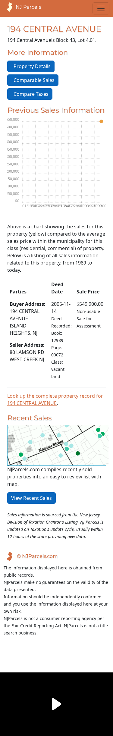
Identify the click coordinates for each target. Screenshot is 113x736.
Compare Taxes (30, 94)
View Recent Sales (31, 498)
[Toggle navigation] (101, 8)
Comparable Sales (33, 80)
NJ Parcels (28, 7)
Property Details (31, 66)
